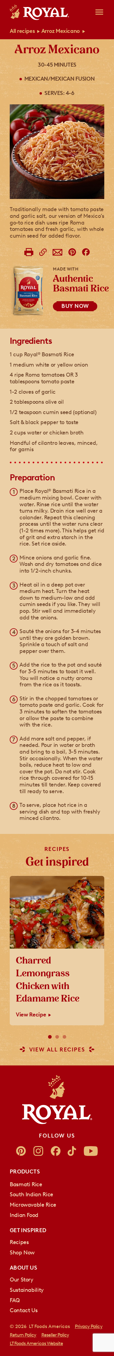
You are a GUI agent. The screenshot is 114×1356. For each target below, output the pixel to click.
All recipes (22, 31)
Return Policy (23, 1335)
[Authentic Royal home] (57, 1099)
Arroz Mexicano (60, 31)
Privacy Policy (88, 1326)
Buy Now (75, 306)
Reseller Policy (55, 1335)
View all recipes (57, 1050)
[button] (50, 1037)
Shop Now (22, 1252)
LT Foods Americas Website (36, 1343)
